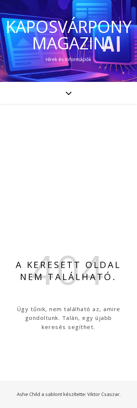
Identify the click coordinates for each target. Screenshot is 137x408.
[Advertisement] (68, 159)
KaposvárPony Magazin (69, 34)
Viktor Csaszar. (104, 394)
